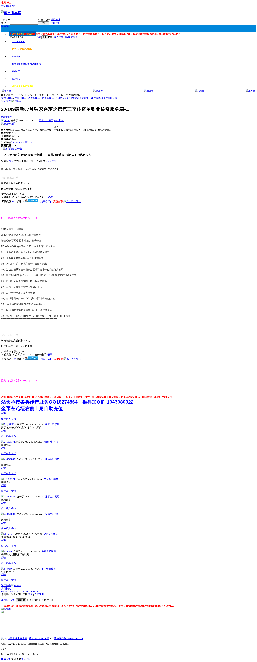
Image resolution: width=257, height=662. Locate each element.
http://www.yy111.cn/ (21, 142)
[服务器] (6, 90)
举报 (13, 418)
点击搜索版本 (22, 86)
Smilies (36, 591)
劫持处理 (16, 71)
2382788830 (10, 459)
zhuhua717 (9, 534)
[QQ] (4, 638)
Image (12, 591)
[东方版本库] (11, 13)
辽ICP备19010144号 (39, 638)
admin (7, 120)
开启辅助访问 (8, 5)
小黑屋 (11, 638)
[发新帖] (16, 101)
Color (6, 591)
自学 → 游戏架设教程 (22, 49)
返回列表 (6, 101)
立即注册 (55, 23)
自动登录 (45, 19)
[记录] (50, 197)
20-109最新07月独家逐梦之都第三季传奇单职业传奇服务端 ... (88, 98)
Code (29, 591)
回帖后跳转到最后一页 (42, 600)
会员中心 (16, 79)
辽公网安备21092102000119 (68, 638)
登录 (11, 161)
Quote (24, 591)
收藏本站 (6, 2)
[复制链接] (6, 117)
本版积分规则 (8, 600)
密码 (3, 23)
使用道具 (6, 418)
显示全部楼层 (46, 120)
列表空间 (16, 56)
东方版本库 (7, 98)
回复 (3, 413)
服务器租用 (26, 64)
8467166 (8, 551)
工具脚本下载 (18, 42)
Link (18, 591)
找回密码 (55, 19)
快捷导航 (6, 26)
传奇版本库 (20, 98)
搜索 (39, 37)
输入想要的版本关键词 (66, 37)
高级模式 (6, 588)
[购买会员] (45, 201)
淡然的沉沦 (10, 424)
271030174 (9, 441)
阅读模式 (59, 120)
